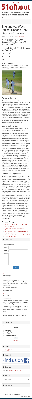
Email (5, 250)
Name (5, 247)
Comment (6, 253)
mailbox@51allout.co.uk (15, 370)
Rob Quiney (8, 330)
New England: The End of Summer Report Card (17, 235)
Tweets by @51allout (8, 350)
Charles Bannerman (10, 335)
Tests (22, 36)
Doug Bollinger (9, 332)
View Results (16, 340)
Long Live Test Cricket (10, 236)
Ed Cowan (7, 333)
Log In (4, 389)
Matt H (18, 36)
